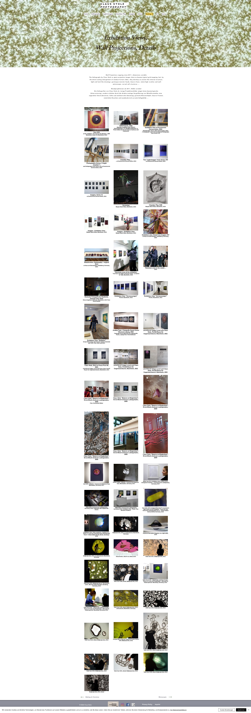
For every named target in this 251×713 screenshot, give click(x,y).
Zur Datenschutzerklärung (178, 710)
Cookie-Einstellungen (226, 710)
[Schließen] (248, 709)
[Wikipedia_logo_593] (133, 704)
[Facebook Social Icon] (127, 704)
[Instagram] (122, 704)
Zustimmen (241, 710)
